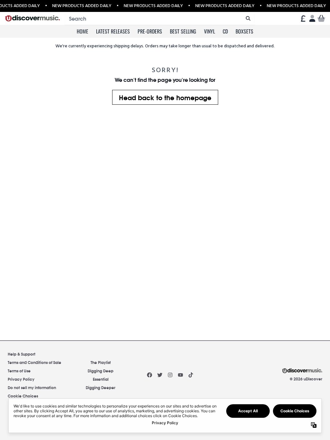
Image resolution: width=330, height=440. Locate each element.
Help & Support (21, 354)
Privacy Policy (21, 379)
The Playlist (101, 362)
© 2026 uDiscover (306, 379)
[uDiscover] (32, 18)
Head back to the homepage (165, 97)
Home (82, 31)
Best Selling (183, 31)
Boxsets (244, 31)
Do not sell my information (32, 387)
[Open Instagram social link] (170, 375)
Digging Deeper (100, 387)
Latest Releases (113, 31)
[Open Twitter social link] (159, 375)
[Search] (248, 18)
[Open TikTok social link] (190, 375)
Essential (101, 379)
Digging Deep (100, 371)
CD (225, 31)
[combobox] (160, 18)
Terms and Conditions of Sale (34, 362)
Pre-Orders (150, 31)
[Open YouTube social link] (180, 375)
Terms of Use (19, 371)
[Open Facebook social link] (149, 375)
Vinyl (209, 31)
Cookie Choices (23, 396)
